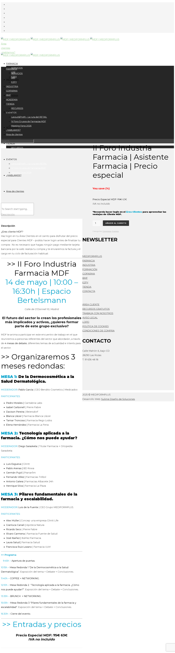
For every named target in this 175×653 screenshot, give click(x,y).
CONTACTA (88, 291)
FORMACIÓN (89, 269)
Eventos (115, 231)
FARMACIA (12, 63)
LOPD (85, 322)
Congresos (106, 231)
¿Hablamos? (8, 52)
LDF (13, 78)
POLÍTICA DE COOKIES (95, 326)
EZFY (14, 82)
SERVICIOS (17, 73)
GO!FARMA (12, 95)
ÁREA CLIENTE (90, 304)
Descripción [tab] (8, 214)
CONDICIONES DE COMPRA (98, 330)
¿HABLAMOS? (13, 130)
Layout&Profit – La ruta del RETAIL (29, 117)
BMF (8, 95)
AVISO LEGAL (90, 317)
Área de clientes (14, 134)
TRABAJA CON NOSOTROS (97, 313)
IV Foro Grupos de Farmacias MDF (28, 121)
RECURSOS (17, 108)
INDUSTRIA (12, 86)
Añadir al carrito (115, 223)
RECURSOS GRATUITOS (96, 309)
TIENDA (10, 104)
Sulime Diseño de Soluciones (118, 399)
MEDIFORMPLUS (92, 256)
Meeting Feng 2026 (21, 126)
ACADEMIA (11, 99)
